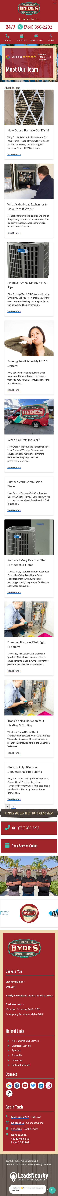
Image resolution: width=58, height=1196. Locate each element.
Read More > (14, 154)
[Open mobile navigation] (55, 2)
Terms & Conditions (16, 1164)
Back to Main (13, 87)
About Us (17, 1055)
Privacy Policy (35, 1164)
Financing (17, 1060)
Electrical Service (21, 1045)
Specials (16, 1050)
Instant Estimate (21, 1064)
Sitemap (48, 1164)
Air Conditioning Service (25, 1040)
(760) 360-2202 (38, 26)
